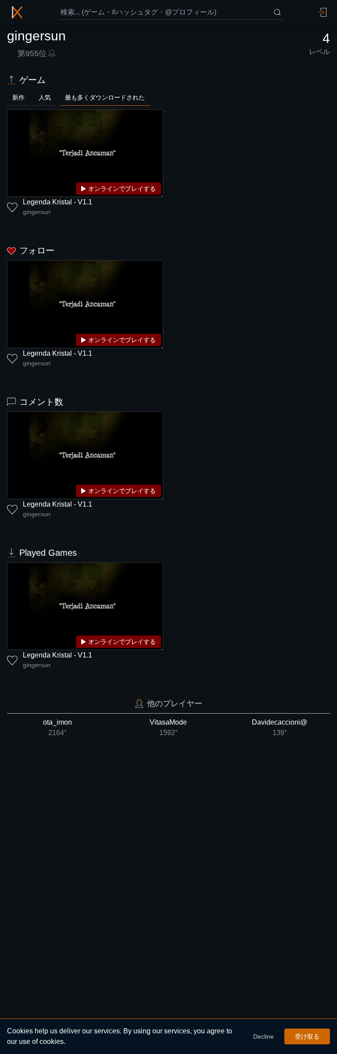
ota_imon (57, 727)
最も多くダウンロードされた (105, 97)
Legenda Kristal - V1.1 (57, 202)
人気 (45, 97)
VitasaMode (168, 727)
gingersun (36, 211)
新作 (18, 97)
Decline (263, 1036)
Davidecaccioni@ (279, 727)
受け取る (307, 1036)
